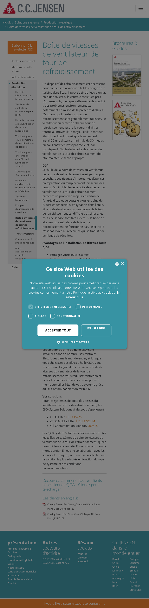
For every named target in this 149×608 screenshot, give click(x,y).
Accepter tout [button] (58, 330)
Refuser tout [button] (96, 328)
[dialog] (74, 304)
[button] (74, 342)
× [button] (122, 263)
